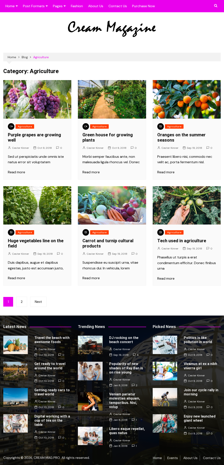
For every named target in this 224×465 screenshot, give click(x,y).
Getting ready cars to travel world (52, 392)
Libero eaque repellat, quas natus (127, 431)
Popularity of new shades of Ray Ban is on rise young (126, 368)
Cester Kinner (20, 148)
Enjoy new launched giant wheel (199, 418)
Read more (16, 172)
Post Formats (34, 6)
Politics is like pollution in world (198, 340)
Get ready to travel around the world (49, 366)
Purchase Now (143, 6)
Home (10, 6)
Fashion (77, 6)
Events (172, 458)
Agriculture (25, 126)
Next (38, 302)
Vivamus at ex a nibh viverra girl (200, 366)
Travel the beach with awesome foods (52, 340)
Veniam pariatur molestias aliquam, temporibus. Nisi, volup (124, 400)
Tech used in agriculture (181, 240)
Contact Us (117, 6)
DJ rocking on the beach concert (123, 340)
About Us (95, 6)
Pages (58, 6)
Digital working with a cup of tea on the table (52, 420)
